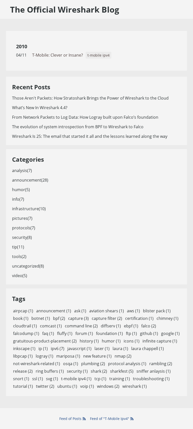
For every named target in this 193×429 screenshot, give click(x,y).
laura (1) (120, 348)
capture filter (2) (107, 318)
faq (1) (48, 333)
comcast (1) (51, 326)
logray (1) (44, 356)
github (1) (149, 333)
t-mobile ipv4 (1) (76, 378)
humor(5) (21, 189)
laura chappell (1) (147, 348)
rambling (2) (160, 363)
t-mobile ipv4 (98, 55)
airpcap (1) (23, 311)
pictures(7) (22, 218)
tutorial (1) (23, 386)
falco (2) (148, 326)
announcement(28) (30, 180)
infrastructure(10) (29, 208)
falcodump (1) (26, 333)
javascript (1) (79, 348)
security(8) (22, 237)
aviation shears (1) (106, 311)
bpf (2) (59, 318)
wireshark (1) (134, 386)
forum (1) (84, 333)
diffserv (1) (111, 326)
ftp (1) (131, 333)
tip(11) (18, 247)
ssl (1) (37, 378)
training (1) (119, 378)
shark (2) (99, 371)
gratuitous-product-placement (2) (45, 341)
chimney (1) (167, 318)
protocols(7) (23, 228)
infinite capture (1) (159, 341)
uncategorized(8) (28, 266)
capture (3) (78, 318)
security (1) (77, 371)
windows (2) (108, 386)
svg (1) (52, 378)
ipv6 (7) (57, 348)
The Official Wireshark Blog (64, 9)
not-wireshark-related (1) (36, 363)
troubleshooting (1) (151, 378)
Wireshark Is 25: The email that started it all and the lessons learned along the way (89, 136)
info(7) (18, 199)
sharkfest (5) (121, 371)
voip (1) (87, 386)
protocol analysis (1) (127, 363)
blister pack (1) (157, 311)
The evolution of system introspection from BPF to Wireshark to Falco (77, 127)
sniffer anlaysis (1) (153, 371)
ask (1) (80, 311)
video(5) (19, 275)
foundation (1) (109, 333)
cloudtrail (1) (25, 326)
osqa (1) (70, 363)
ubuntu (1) (67, 386)
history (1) (89, 341)
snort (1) (21, 378)
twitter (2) (45, 386)
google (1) (170, 333)
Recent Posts (31, 87)
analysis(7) (22, 170)
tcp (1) (100, 378)
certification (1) (139, 318)
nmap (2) (123, 356)
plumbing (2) (93, 363)
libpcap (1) (23, 356)
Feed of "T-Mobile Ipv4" (110, 418)
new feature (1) (97, 356)
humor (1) (111, 341)
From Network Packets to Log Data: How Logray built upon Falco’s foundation (85, 117)
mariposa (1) (68, 356)
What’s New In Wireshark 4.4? (39, 107)
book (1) (20, 318)
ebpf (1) (131, 326)
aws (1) (133, 311)
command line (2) (81, 326)
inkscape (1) (24, 348)
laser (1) (102, 348)
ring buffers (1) (50, 371)
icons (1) (131, 341)
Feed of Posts (70, 418)
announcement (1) (53, 311)
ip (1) (43, 348)
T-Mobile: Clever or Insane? (57, 55)
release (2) (23, 371)
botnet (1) (40, 318)
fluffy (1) (64, 333)
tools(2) (19, 256)
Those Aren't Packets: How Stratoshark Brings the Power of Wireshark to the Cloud (90, 98)
